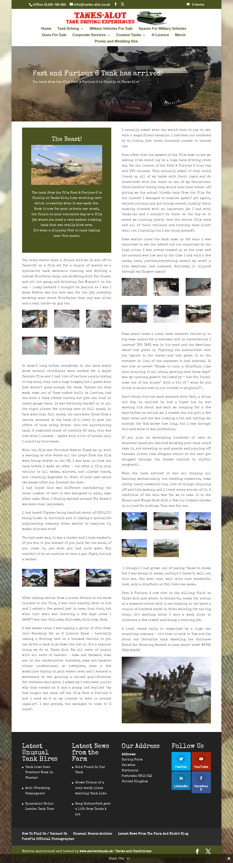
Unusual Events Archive (92, 833)
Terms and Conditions (133, 851)
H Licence (160, 35)
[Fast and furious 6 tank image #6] (198, 315)
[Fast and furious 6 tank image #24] (134, 549)
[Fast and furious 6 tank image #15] (66, 347)
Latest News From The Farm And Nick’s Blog (153, 833)
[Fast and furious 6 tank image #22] (198, 522)
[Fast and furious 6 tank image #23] (166, 522)
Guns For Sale (54, 35)
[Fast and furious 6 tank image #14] (34, 347)
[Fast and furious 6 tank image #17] (66, 579)
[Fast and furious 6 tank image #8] (166, 288)
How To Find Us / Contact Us (44, 833)
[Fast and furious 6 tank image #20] (134, 315)
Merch (180, 35)
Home (46, 28)
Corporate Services (89, 35)
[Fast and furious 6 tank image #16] (34, 579)
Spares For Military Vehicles (162, 28)
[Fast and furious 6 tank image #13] (98, 320)
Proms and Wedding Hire (116, 41)
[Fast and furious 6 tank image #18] (98, 579)
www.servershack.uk (96, 851)
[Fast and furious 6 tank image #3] (166, 549)
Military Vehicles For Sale (111, 28)
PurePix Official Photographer (48, 839)
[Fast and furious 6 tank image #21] (134, 522)
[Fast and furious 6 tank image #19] (166, 315)
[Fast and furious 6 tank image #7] (198, 288)
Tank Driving (68, 28)
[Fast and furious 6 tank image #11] (34, 320)
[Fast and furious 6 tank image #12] (66, 320)
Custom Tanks (128, 35)
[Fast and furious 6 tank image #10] (134, 288)
